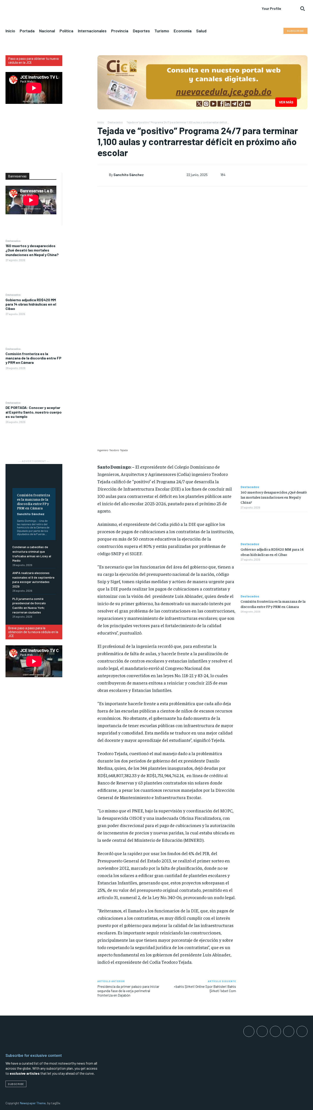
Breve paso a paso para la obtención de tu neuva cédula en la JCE (33, 632)
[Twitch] (288, 1031)
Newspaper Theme (33, 1103)
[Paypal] (275, 1031)
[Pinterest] (79, 81)
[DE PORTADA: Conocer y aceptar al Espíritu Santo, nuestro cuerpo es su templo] (33, 439)
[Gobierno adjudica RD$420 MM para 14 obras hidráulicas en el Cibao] (33, 331)
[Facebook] (79, 59)
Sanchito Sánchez (30, 514)
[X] (79, 70)
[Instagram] (262, 1031)
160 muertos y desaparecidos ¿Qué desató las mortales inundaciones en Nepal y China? (32, 250)
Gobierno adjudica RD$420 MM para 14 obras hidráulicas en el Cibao (30, 304)
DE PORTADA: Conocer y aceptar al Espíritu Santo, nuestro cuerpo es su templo (33, 411)
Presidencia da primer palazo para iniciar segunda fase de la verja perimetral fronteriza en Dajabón (128, 990)
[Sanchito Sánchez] (103, 174)
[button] (302, 8)
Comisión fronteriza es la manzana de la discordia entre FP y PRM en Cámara (33, 357)
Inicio (100, 122)
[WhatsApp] (79, 92)
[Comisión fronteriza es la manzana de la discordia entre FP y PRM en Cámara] (33, 385)
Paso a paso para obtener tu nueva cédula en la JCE (33, 60)
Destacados (13, 240)
